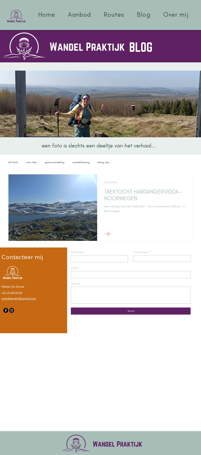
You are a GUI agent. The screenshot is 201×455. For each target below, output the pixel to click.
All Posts (13, 162)
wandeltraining (81, 162)
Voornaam (77, 252)
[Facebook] (5, 310)
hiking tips (103, 162)
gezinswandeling (54, 162)
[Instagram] (11, 310)
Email (74, 268)
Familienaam (141, 252)
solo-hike (31, 162)
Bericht (75, 283)
